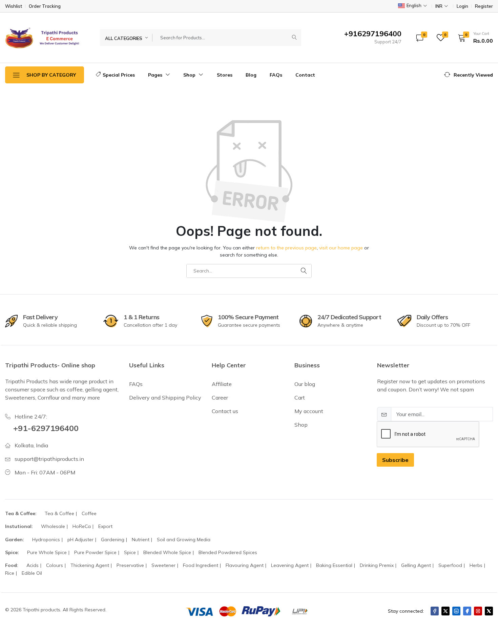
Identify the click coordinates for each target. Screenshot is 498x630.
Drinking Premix (377, 565)
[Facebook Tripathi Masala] (467, 611)
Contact (305, 75)
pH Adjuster (80, 539)
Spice (130, 552)
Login (462, 6)
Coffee (89, 513)
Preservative (130, 565)
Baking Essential (334, 565)
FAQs (276, 75)
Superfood (450, 565)
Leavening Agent (290, 565)
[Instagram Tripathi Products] (478, 611)
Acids (32, 565)
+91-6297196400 (46, 428)
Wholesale (53, 526)
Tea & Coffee (59, 513)
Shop (190, 75)
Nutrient (140, 539)
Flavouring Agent (245, 565)
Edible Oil (32, 573)
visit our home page (341, 248)
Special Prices (119, 75)
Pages (156, 75)
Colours (54, 565)
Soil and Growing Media (183, 539)
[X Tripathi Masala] (489, 611)
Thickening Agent (89, 565)
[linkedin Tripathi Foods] (456, 611)
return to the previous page (286, 248)
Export (105, 526)
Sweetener (163, 565)
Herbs (476, 565)
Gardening (112, 539)
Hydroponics (46, 539)
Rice (9, 573)
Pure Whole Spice (47, 552)
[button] (473, 38)
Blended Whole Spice (167, 552)
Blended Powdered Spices (228, 552)
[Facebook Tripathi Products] (435, 611)
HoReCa (81, 526)
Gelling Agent (416, 565)
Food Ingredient (200, 565)
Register (484, 6)
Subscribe (395, 459)
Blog (251, 75)
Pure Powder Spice (95, 552)
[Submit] (294, 37)
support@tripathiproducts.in (49, 458)
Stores (224, 75)
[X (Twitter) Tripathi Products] (445, 611)
